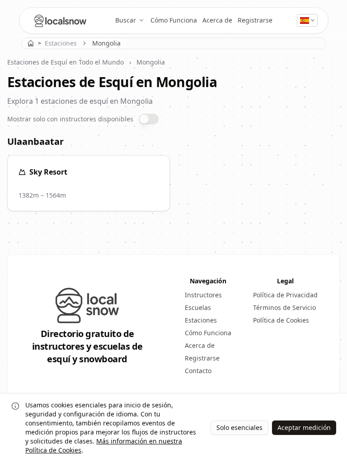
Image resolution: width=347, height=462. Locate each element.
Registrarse (255, 20)
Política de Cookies (281, 320)
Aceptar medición (304, 427)
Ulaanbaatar (35, 141)
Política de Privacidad (285, 295)
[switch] (149, 119)
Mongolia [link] (106, 43)
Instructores (203, 295)
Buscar (125, 20)
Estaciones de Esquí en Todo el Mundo (65, 62)
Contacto (198, 370)
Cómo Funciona (173, 20)
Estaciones (61, 43)
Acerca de (217, 20)
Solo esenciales (239, 427)
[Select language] (307, 20)
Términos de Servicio (284, 307)
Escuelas (198, 307)
